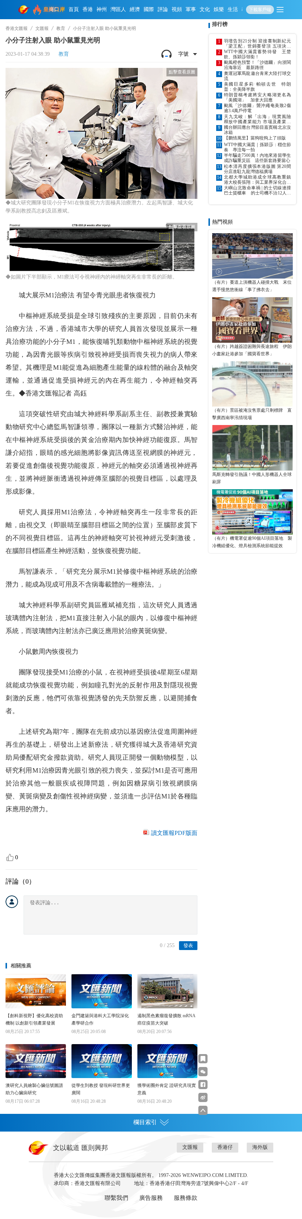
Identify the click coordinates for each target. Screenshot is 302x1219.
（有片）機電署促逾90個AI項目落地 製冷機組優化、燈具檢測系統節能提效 (252, 542)
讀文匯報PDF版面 (174, 833)
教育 (60, 28)
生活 (233, 9)
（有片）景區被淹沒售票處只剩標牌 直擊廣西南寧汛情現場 (252, 414)
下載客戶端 (260, 9)
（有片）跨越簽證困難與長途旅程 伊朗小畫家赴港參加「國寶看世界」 (252, 350)
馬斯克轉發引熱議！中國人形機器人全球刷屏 (252, 478)
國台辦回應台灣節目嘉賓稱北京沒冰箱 (257, 130)
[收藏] (203, 1058)
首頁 (74, 9)
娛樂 (219, 9)
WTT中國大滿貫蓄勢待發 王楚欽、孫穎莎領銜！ (257, 54)
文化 (205, 9)
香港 (87, 9)
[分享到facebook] (203, 1084)
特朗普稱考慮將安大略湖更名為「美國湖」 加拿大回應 (257, 97)
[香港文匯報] (24, 9)
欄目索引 (145, 1122)
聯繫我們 (116, 1198)
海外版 (260, 1147)
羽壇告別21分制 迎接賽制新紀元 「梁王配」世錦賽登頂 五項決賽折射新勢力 (257, 43)
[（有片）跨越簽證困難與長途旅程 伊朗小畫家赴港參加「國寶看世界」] (252, 319)
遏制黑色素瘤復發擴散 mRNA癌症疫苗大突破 (166, 1019)
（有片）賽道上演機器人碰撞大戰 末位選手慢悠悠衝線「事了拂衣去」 (252, 286)
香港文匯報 (17, 28)
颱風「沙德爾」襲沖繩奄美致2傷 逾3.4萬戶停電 (257, 108)
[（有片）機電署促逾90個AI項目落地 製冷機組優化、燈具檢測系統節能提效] (252, 512)
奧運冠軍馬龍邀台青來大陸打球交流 (257, 76)
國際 (149, 9)
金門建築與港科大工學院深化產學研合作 (100, 1019)
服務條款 (185, 1198)
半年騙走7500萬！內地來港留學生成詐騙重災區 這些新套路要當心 (257, 158)
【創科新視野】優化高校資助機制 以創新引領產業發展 (34, 1019)
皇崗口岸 (54, 9)
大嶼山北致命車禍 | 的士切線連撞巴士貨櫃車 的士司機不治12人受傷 (257, 190)
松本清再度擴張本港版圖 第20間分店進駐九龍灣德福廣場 (257, 169)
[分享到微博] (203, 1097)
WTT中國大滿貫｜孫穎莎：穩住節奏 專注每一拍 (257, 147)
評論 (163, 9)
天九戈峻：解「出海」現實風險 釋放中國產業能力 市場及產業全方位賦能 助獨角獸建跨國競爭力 (257, 119)
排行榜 (220, 24)
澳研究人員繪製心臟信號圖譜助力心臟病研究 (34, 1089)
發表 (188, 945)
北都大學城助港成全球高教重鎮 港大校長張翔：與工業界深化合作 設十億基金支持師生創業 (257, 180)
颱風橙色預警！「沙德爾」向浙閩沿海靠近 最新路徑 (257, 65)
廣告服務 (151, 1198)
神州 (101, 9)
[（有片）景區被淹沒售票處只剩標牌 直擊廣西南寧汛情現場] (252, 384)
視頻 (177, 9)
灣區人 (118, 9)
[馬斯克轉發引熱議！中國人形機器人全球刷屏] (252, 447)
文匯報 (42, 28)
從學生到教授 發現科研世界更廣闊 (100, 1089)
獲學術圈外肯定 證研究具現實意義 (166, 1089)
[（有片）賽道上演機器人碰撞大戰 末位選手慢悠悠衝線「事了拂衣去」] (252, 256)
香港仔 (225, 1147)
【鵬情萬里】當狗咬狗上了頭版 (255, 138)
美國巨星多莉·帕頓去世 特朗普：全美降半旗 (257, 87)
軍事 (191, 9)
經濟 (135, 9)
